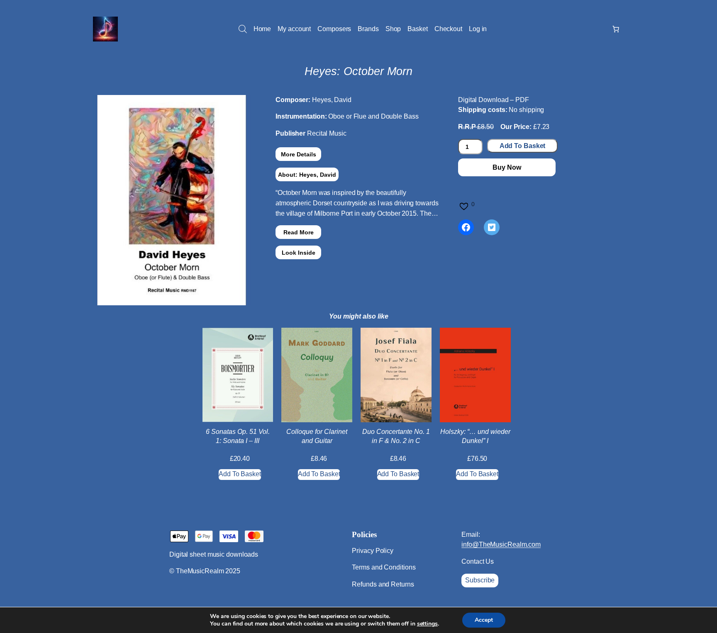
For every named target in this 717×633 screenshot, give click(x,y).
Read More (298, 232)
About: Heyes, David (307, 174)
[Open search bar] (243, 29)
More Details (298, 154)
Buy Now (507, 167)
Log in (478, 28)
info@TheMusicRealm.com (501, 544)
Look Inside (298, 252)
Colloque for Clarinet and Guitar (316, 436)
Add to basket (523, 145)
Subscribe (480, 580)
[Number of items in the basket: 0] (615, 29)
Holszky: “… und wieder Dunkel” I (475, 436)
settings (427, 624)
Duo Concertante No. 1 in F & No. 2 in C (396, 436)
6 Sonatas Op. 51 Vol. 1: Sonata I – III (238, 436)
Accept (484, 620)
